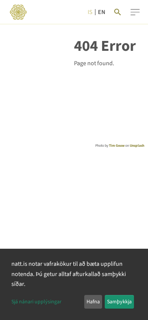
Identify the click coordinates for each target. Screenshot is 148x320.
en (101, 12)
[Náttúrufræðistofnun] (18, 12)
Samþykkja (119, 302)
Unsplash (137, 145)
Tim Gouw (116, 145)
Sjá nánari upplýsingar (36, 302)
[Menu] (135, 12)
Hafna (93, 302)
